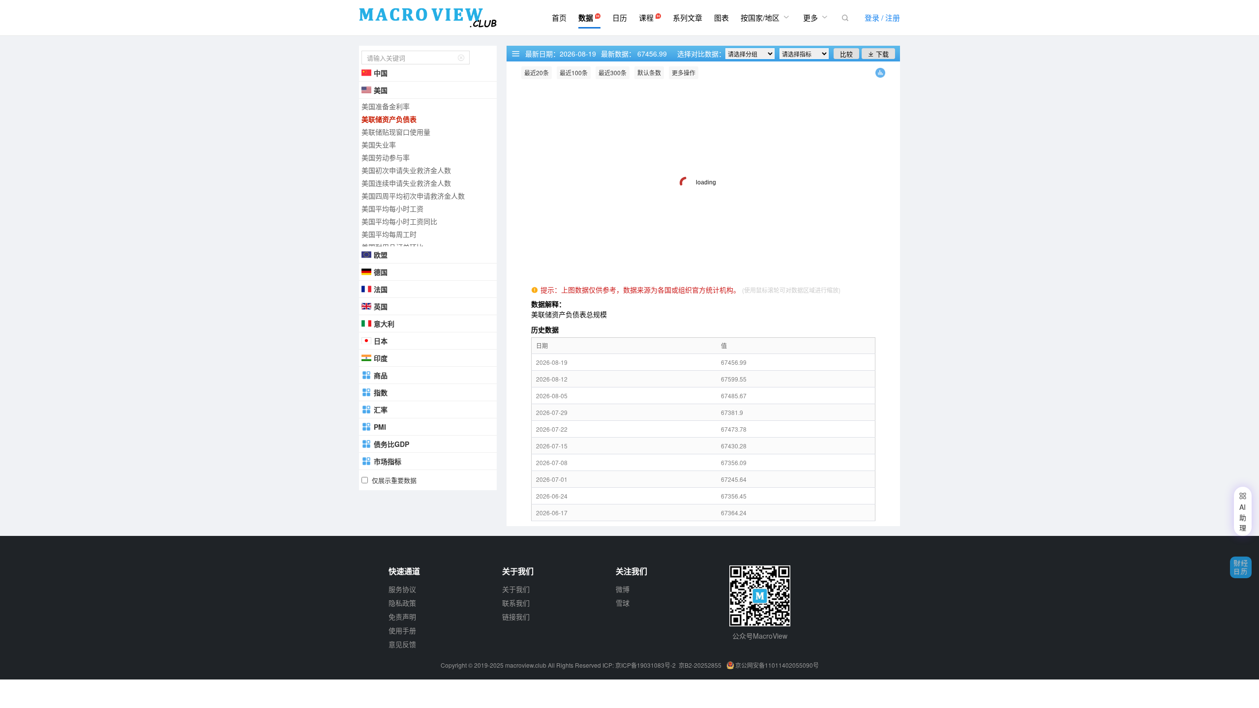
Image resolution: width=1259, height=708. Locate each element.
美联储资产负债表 (389, 119)
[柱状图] (880, 75)
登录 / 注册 (882, 17)
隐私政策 (402, 603)
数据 (586, 17)
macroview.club (525, 665)
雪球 (623, 603)
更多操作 (683, 72)
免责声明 (402, 616)
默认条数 (649, 72)
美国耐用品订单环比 (392, 247)
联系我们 (516, 603)
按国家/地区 (766, 17)
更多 (816, 17)
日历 (619, 17)
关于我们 (516, 589)
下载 (878, 54)
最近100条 (574, 72)
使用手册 (402, 630)
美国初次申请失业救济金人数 (406, 170)
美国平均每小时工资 (392, 208)
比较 (846, 54)
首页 (559, 17)
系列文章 (687, 17)
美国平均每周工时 (389, 234)
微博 (623, 589)
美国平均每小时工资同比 (399, 221)
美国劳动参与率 (385, 157)
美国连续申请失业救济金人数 (406, 183)
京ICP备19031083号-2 (645, 665)
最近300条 (613, 72)
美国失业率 (378, 144)
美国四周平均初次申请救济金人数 (413, 196)
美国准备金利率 (385, 106)
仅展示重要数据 (394, 480)
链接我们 (516, 616)
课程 (647, 17)
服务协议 (402, 589)
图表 (721, 17)
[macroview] (428, 18)
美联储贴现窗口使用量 (395, 132)
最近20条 (536, 72)
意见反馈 (402, 644)
